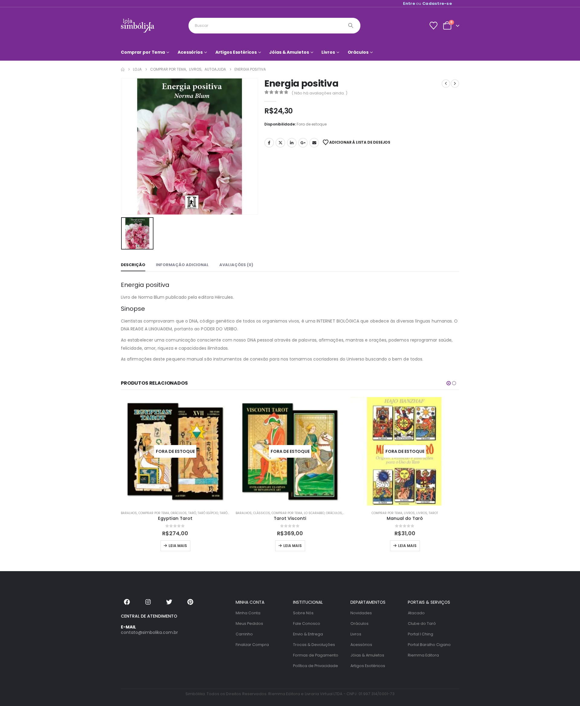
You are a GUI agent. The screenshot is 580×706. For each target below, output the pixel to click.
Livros (328, 52)
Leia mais (178, 545)
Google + (303, 143)
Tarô (192, 513)
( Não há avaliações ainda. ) (319, 93)
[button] (448, 383)
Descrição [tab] (133, 265)
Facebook (269, 143)
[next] (455, 83)
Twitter (280, 143)
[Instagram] (148, 602)
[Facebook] (127, 602)
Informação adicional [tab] (182, 265)
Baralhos (129, 513)
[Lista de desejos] (433, 26)
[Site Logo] (137, 25)
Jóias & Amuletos (289, 52)
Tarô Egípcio (208, 513)
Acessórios (190, 52)
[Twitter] (169, 602)
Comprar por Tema (143, 52)
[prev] (446, 83)
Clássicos (261, 513)
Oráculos (358, 52)
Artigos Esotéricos (236, 52)
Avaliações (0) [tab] (236, 265)
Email (314, 143)
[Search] (350, 25)
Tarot (433, 513)
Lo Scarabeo (314, 513)
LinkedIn (292, 143)
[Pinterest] (190, 602)
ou (427, 3)
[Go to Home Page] (122, 69)
